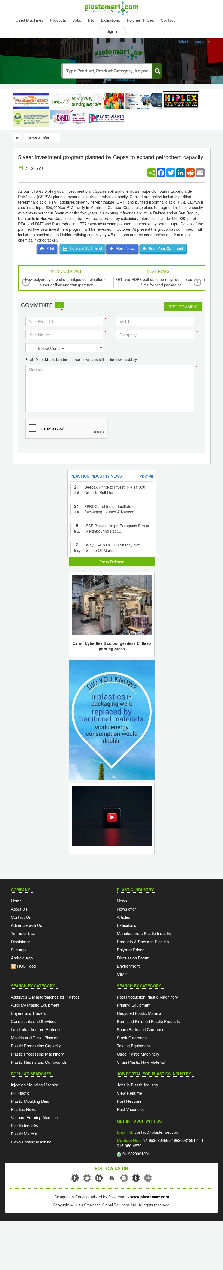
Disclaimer (20, 941)
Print (49, 248)
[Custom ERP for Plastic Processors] (87, 101)
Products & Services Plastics (143, 941)
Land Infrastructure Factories (36, 1029)
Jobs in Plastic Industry (137, 1085)
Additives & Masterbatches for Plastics (45, 997)
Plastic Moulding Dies (30, 1101)
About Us (19, 909)
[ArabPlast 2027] (143, 101)
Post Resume (129, 1101)
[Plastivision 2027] (106, 118)
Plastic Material (24, 1133)
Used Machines (30, 20)
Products (58, 20)
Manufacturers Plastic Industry (144, 933)
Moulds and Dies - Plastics (34, 1037)
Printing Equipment (133, 1005)
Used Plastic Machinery (138, 1054)
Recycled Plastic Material (139, 1013)
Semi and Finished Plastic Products (148, 1021)
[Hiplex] (181, 100)
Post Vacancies (131, 1109)
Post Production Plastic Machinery (147, 997)
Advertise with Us (26, 925)
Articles (123, 917)
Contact (168, 20)
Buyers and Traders (28, 1013)
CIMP (122, 974)
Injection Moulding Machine (35, 1085)
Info (91, 20)
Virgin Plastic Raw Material (141, 1062)
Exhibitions (110, 20)
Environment (128, 966)
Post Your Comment (165, 248)
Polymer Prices (140, 20)
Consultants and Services (34, 1021)
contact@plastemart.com (156, 1132)
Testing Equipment (133, 1045)
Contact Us (21, 917)
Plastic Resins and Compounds (39, 1062)
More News (124, 248)
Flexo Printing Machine (31, 1142)
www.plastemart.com (149, 1196)
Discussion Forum (133, 958)
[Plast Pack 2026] (68, 118)
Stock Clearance (132, 1037)
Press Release (111, 561)
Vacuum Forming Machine (34, 1117)
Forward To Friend (85, 248)
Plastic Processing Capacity (36, 1045)
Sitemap (18, 949)
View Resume (129, 1093)
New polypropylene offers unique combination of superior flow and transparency (66, 282)
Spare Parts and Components (143, 1029)
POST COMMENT (183, 306)
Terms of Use (23, 933)
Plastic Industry (24, 1125)
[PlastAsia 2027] (31, 101)
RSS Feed (26, 966)
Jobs (77, 20)
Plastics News (23, 1109)
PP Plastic (20, 1093)
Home (16, 900)
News (122, 900)
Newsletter (126, 909)
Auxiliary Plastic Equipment (35, 1005)
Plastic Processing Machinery (37, 1054)
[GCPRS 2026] (31, 118)
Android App (22, 958)
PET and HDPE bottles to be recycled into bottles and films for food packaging (161, 282)
